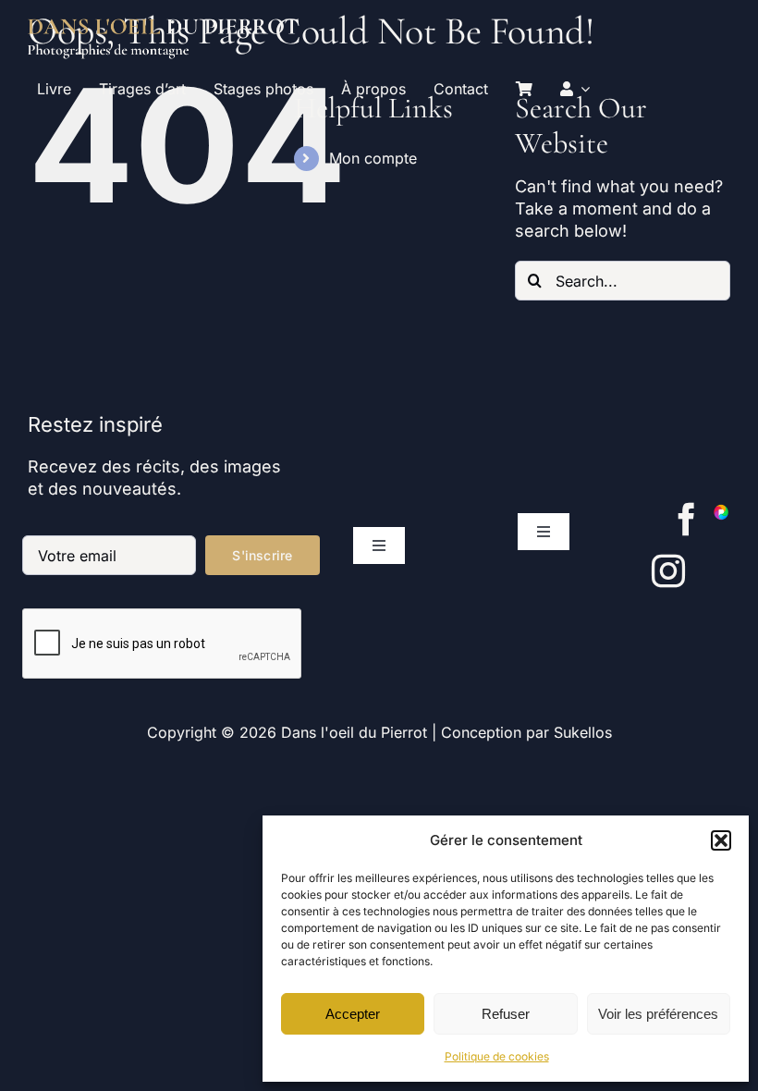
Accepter (352, 1014)
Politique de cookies (497, 1056)
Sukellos (583, 732)
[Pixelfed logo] (721, 511)
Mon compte (373, 158)
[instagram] (668, 571)
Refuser (506, 1014)
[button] (721, 840)
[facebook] (686, 519)
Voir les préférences (658, 1014)
